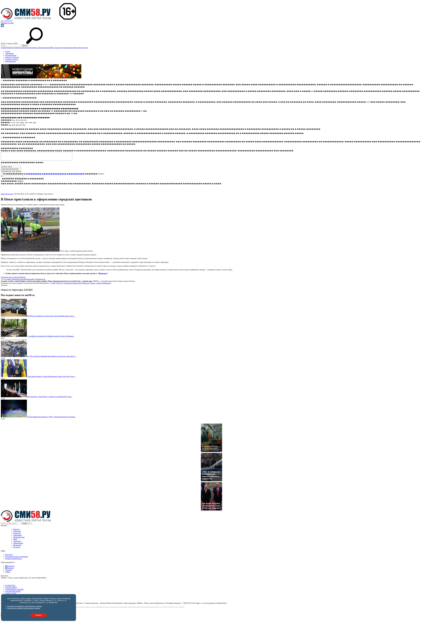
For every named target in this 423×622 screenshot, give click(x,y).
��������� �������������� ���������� (55, 174)
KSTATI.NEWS (11, 587)
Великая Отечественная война (23, 279)
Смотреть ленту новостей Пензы (13, 277)
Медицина (77, 48)
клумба (8, 279)
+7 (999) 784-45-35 (56, 283)
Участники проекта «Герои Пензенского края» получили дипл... (51, 376)
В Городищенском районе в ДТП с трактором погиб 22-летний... (51, 417)
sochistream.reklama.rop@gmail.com (76, 283)
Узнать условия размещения (100, 283)
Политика (26, 48)
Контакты (9, 555)
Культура (85, 48)
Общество (18, 48)
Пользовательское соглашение (16, 557)
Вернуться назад (7, 194)
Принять (38, 615)
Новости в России (12, 57)
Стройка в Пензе (11, 59)
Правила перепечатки (13, 559)
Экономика (9, 53)
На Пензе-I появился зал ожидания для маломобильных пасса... (51, 316)
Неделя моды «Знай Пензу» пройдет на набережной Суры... (49, 397)
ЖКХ (52, 48)
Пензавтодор (40, 279)
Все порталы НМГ (8, 582)
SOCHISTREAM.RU (13, 591)
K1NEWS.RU (10, 585)
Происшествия (44, 48)
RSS (8, 572)
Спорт (7, 51)
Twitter (9, 570)
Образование (68, 48)
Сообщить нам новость (44, 194)
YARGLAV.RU (11, 593)
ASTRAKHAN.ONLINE (14, 589)
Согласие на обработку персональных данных (24, 606)
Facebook (10, 568)
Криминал (34, 48)
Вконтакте (11, 566)
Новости (10, 48)
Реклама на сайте (7, 23)
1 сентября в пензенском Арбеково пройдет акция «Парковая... (51, 336)
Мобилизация (10, 61)
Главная (4, 48)
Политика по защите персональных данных (23, 608)
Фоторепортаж (10, 55)
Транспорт (59, 48)
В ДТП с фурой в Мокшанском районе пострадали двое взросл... (51, 356)
